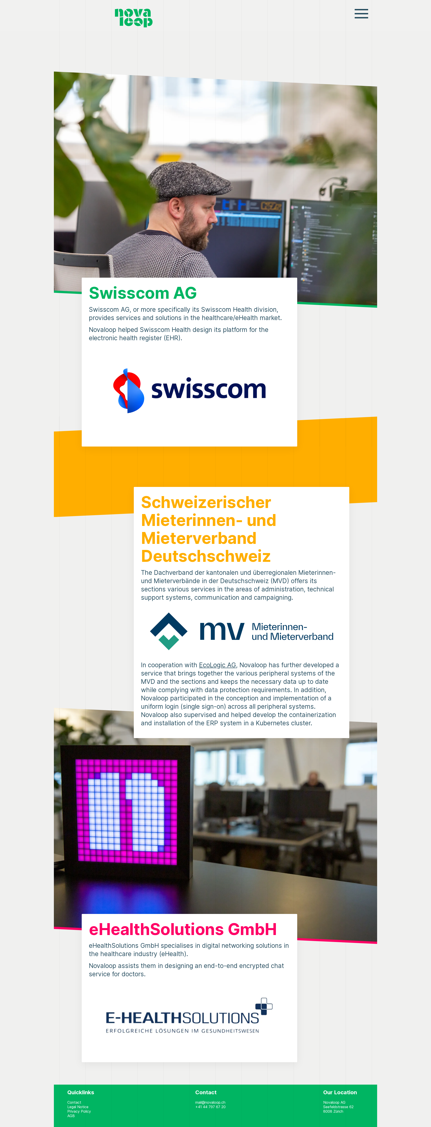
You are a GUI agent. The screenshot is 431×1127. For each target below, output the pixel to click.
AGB (71, 1116)
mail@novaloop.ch (210, 1102)
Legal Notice (77, 1107)
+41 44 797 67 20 (210, 1107)
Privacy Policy (79, 1111)
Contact (74, 1102)
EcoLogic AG (217, 665)
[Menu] (361, 13)
